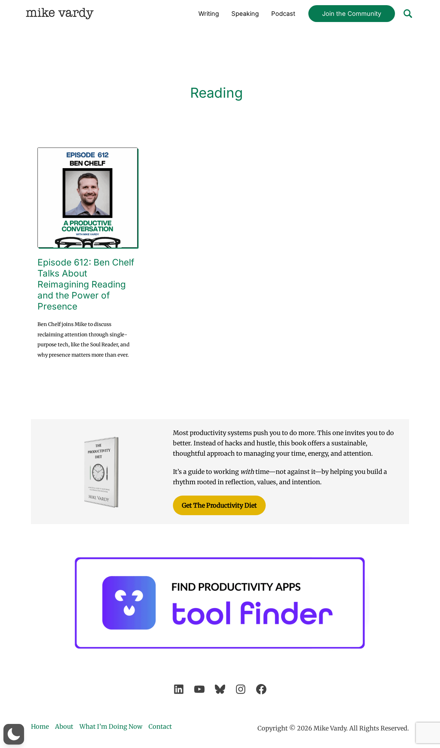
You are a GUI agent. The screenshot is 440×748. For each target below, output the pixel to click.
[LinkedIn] (179, 689)
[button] (351, 13)
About (64, 726)
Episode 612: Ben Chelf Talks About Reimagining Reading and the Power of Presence (85, 284)
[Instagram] (240, 689)
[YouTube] (199, 689)
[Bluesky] (220, 689)
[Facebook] (261, 689)
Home (40, 726)
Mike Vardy (60, 14)
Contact (160, 726)
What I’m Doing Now (110, 726)
